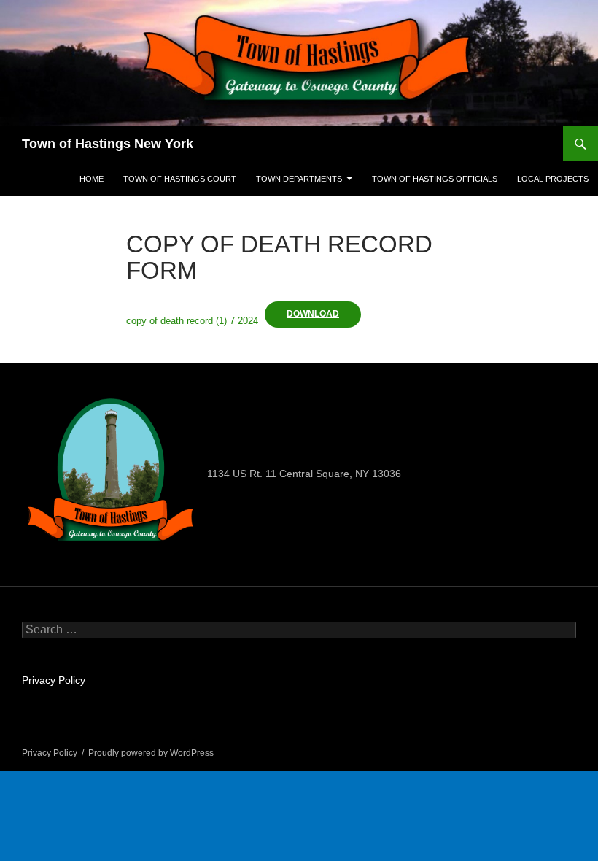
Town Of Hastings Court (179, 178)
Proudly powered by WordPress (151, 753)
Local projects (553, 178)
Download (313, 314)
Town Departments (299, 178)
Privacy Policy (53, 680)
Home (91, 178)
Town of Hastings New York (107, 143)
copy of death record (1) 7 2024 (192, 320)
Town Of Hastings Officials (434, 178)
